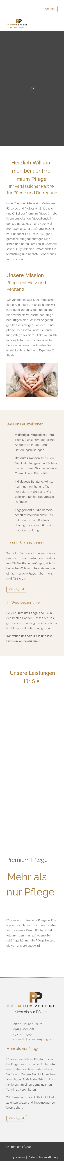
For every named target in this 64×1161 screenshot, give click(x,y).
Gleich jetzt (16, 589)
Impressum (17, 1157)
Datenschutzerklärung (43, 1157)
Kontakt (50, 8)
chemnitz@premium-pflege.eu (33, 1039)
